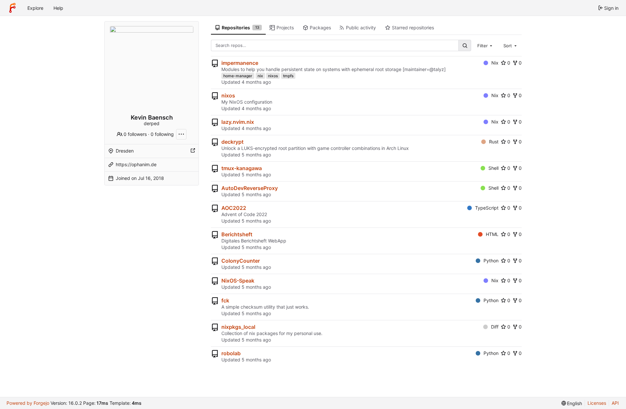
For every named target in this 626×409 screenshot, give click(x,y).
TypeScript (487, 208)
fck (225, 300)
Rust (494, 141)
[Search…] (464, 45)
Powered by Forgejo (28, 403)
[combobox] (485, 45)
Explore (35, 8)
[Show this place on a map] (192, 151)
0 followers (135, 134)
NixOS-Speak (237, 280)
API (615, 403)
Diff (495, 326)
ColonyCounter (240, 260)
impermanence (239, 63)
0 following (162, 134)
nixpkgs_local (238, 327)
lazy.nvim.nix (237, 122)
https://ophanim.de (136, 164)
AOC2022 (233, 208)
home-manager (237, 75)
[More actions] (181, 134)
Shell (493, 168)
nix (260, 75)
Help (58, 8)
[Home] (12, 8)
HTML (492, 234)
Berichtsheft (236, 234)
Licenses (597, 403)
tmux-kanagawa (241, 168)
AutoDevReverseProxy (249, 188)
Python (491, 260)
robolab (231, 353)
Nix (495, 63)
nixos (273, 75)
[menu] (571, 403)
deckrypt (232, 142)
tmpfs (288, 75)
